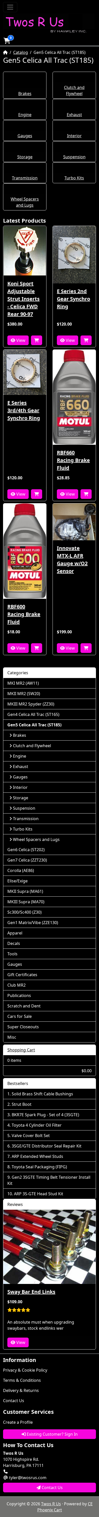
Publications (19, 995)
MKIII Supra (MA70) (25, 902)
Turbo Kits (74, 178)
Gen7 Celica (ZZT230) (27, 860)
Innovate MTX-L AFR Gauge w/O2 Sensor (72, 559)
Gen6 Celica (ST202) (26, 849)
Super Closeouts (23, 1027)
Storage (24, 157)
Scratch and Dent (24, 1006)
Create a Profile (18, 1422)
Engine (24, 114)
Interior (74, 136)
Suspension (74, 157)
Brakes (24, 93)
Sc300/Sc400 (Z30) (24, 912)
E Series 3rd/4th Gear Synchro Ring (23, 410)
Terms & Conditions (22, 1380)
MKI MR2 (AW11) (23, 683)
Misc (11, 1037)
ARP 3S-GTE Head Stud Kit (38, 1194)
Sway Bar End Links (31, 1291)
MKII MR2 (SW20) (23, 693)
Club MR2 (16, 985)
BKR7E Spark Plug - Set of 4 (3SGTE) (45, 1114)
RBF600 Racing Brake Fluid (23, 614)
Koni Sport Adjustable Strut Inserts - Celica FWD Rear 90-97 (23, 298)
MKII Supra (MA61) (25, 891)
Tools (12, 954)
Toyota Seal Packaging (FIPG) (39, 1167)
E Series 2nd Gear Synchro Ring (73, 299)
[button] (7, 41)
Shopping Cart (21, 1050)
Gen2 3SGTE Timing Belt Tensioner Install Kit (48, 1180)
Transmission (25, 178)
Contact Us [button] (52, 1487)
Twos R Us (51, 1504)
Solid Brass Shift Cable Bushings (42, 1094)
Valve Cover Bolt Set (31, 1135)
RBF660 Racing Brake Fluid (73, 460)
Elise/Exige (17, 881)
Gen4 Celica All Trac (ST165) (33, 714)
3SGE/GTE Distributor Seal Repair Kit (46, 1146)
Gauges (25, 136)
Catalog (20, 52)
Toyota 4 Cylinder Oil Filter (37, 1125)
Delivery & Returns (21, 1390)
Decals (13, 943)
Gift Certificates (22, 974)
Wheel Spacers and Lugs (36, 839)
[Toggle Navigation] (10, 7)
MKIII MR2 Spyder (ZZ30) (30, 704)
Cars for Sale (19, 1016)
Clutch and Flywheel (32, 745)
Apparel (14, 933)
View (20, 340)
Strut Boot (21, 1104)
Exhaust (74, 114)
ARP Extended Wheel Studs (37, 1156)
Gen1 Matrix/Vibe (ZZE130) (32, 922)
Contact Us (13, 1400)
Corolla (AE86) (20, 870)
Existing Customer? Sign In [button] (52, 1434)
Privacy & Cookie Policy (25, 1370)
